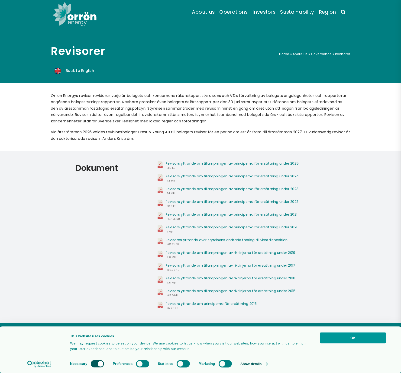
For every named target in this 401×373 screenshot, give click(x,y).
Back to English (79, 70)
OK (353, 338)
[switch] (142, 363)
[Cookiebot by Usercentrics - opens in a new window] (39, 363)
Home (284, 54)
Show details (251, 364)
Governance (321, 54)
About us (300, 54)
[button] (343, 11)
